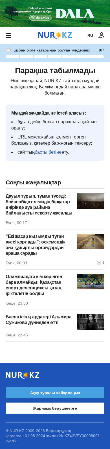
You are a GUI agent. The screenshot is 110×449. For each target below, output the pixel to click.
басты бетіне (48, 152)
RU (90, 35)
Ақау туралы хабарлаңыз (55, 392)
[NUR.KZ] (55, 35)
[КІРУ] (101, 35)
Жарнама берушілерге (55, 408)
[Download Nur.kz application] (55, 13)
